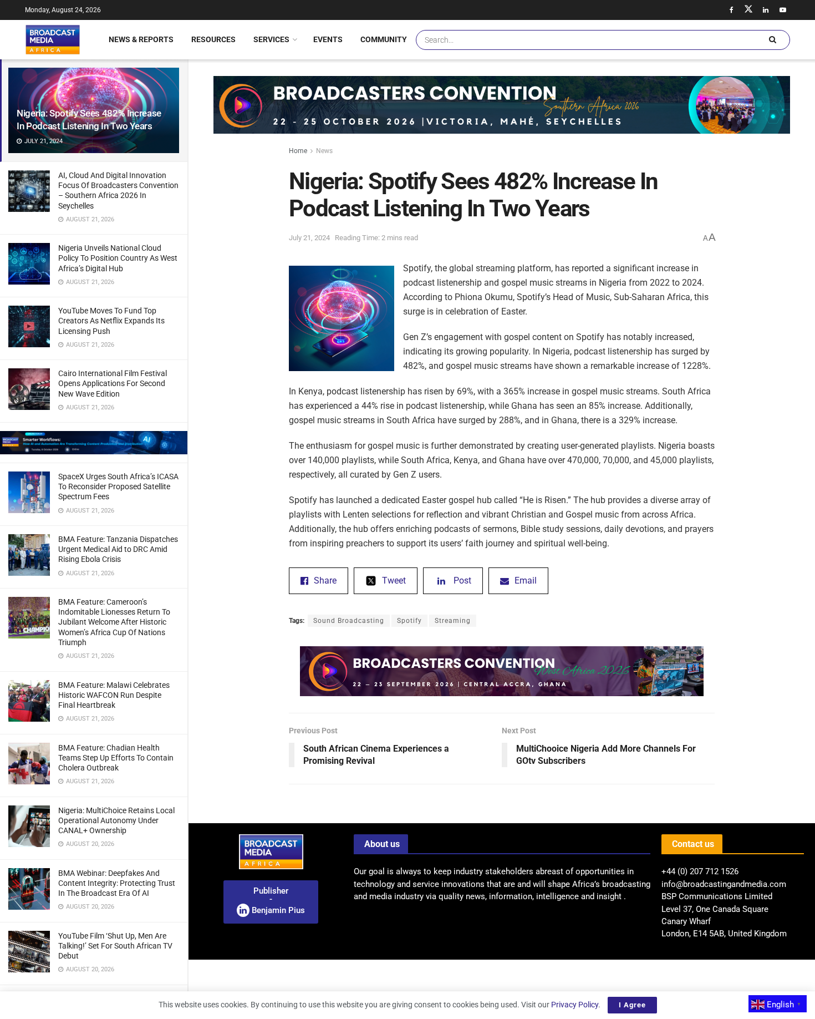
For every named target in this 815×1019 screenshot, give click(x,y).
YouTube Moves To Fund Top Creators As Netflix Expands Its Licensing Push (111, 320)
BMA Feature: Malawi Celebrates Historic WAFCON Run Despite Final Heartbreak (114, 695)
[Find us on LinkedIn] (765, 10)
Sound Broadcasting (348, 621)
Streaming (453, 621)
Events (328, 39)
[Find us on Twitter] (748, 10)
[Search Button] (772, 40)
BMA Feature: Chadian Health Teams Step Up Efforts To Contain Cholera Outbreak (116, 757)
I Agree (632, 1005)
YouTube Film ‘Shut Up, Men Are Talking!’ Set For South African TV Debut (115, 945)
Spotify (409, 621)
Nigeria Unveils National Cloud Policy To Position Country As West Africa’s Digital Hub (117, 258)
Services (271, 39)
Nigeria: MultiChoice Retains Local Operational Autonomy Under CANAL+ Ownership (116, 820)
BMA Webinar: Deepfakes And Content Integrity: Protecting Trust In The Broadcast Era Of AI (116, 883)
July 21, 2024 (309, 238)
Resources (213, 39)
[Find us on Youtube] (783, 10)
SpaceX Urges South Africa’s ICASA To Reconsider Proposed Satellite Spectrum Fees (118, 486)
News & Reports (141, 39)
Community (383, 39)
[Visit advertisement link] (93, 442)
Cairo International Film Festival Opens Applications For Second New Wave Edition (112, 383)
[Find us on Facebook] (731, 10)
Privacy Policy (574, 1004)
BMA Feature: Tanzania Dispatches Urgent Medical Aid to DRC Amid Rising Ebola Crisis (118, 549)
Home (298, 151)
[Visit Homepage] (52, 39)
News (324, 151)
